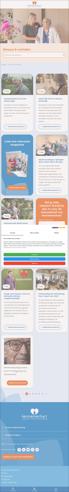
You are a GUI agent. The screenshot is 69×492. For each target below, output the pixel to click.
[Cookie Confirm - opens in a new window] (58, 227)
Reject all (34, 263)
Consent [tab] (12, 233)
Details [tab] (56, 233)
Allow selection (34, 259)
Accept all (34, 254)
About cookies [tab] (34, 233)
